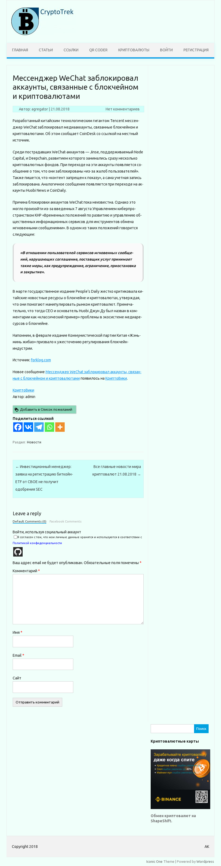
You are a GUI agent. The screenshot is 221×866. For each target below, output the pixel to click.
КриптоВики (116, 378)
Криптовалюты (133, 50)
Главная (20, 50)
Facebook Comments (65, 521)
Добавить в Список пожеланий (46, 409)
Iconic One (154, 861)
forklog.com (41, 360)
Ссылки (71, 50)
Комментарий (26, 571)
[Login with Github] (18, 552)
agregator (40, 109)
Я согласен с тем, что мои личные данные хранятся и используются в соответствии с (77, 540)
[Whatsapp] (49, 427)
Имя (17, 632)
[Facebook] (18, 427)
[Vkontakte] (28, 427)
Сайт (17, 678)
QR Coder (98, 50)
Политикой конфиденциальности (37, 543)
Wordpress (205, 861)
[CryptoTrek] (43, 34)
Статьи (46, 50)
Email (18, 655)
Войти (166, 50)
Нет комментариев (123, 109)
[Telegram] (39, 427)
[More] (60, 427)
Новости (34, 442)
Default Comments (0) (29, 521)
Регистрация (196, 50)
